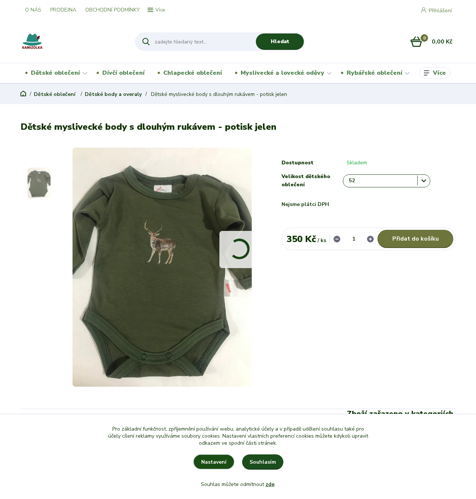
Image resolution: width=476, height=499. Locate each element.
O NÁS (33, 9)
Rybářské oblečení (374, 73)
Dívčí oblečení (123, 73)
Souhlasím (263, 462)
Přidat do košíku (415, 239)
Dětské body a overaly (113, 94)
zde (270, 484)
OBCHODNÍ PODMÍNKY (112, 9)
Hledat (280, 41)
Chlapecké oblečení (192, 73)
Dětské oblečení (55, 73)
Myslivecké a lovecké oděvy (282, 73)
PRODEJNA (63, 9)
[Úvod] (71, 42)
